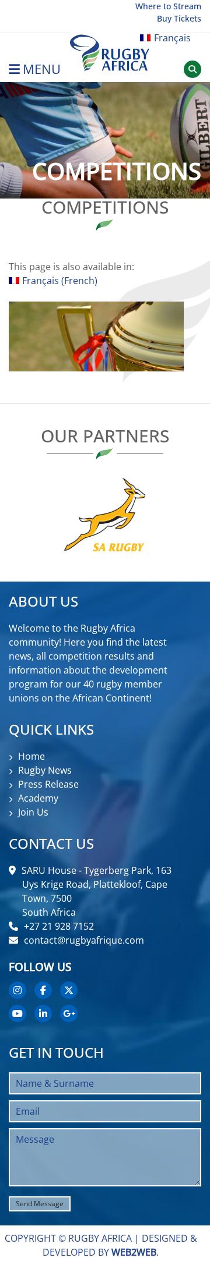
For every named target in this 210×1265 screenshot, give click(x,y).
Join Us (33, 812)
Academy (38, 798)
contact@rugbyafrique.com (84, 940)
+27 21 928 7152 (59, 926)
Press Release (48, 784)
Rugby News (45, 770)
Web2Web (133, 1252)
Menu (42, 69)
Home (31, 756)
